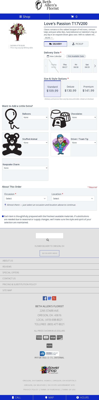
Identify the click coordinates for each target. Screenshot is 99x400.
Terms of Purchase (50, 389)
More (47, 37)
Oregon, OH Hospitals (64, 380)
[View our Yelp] (54, 299)
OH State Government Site (61, 385)
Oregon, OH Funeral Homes (37, 380)
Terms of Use (69, 389)
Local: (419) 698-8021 (49, 319)
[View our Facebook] (45, 299)
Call (17, 397)
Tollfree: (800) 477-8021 (50, 324)
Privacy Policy (30, 389)
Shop (26, 16)
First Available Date (76, 56)
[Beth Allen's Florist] (49, 9)
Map (50, 397)
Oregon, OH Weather (35, 385)
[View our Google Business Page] (49, 299)
